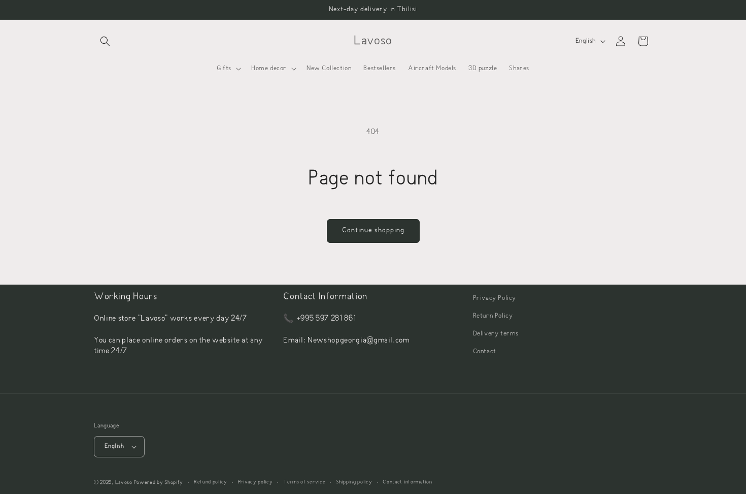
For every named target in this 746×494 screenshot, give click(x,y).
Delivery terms (496, 333)
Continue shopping (373, 230)
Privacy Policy (494, 298)
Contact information (407, 482)
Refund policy (210, 482)
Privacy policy (255, 482)
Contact (484, 351)
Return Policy (493, 316)
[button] (105, 41)
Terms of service (304, 482)
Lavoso (123, 482)
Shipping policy (354, 482)
